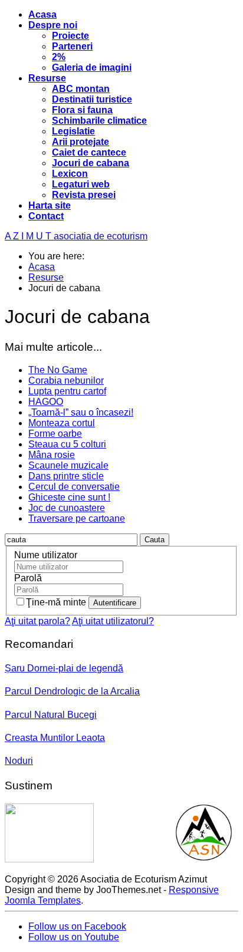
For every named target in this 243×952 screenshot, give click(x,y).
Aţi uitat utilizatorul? (113, 621)
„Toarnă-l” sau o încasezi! (80, 412)
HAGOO (45, 402)
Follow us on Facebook (77, 926)
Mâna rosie (51, 455)
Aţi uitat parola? (37, 621)
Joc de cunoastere (66, 508)
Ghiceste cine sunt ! (69, 497)
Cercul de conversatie (74, 487)
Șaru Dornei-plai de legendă (64, 668)
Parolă (28, 578)
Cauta (155, 539)
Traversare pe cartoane (76, 518)
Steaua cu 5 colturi (67, 444)
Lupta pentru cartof (67, 391)
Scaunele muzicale (68, 465)
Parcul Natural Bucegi (51, 715)
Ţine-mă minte (57, 602)
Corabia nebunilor (66, 380)
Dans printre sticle (66, 476)
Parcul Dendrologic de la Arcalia (72, 691)
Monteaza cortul (61, 423)
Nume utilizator (45, 555)
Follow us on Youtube (73, 937)
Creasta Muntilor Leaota (55, 738)
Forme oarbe (55, 434)
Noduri (19, 761)
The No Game (57, 370)
